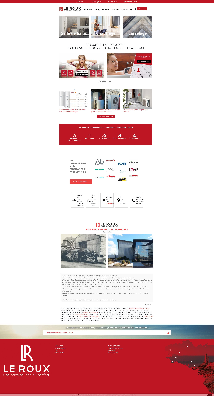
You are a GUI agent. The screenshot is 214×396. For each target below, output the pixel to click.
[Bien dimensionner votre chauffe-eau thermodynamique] (74, 99)
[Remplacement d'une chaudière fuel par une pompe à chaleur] (105, 99)
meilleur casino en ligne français (139, 308)
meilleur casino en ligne (90, 312)
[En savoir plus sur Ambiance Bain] (99, 162)
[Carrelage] (137, 27)
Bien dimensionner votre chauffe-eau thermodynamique (72, 110)
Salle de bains (87, 9)
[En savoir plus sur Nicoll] (110, 176)
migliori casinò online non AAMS (89, 316)
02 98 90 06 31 (112, 350)
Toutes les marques (79, 181)
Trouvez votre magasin (115, 348)
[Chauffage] (105, 27)
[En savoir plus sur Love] (133, 170)
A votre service (59, 352)
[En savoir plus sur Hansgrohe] (99, 169)
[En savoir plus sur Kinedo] (122, 171)
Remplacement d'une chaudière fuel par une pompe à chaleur (105, 110)
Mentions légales (60, 348)
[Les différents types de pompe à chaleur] (137, 99)
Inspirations (124, 9)
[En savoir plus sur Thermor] (133, 176)
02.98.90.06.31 (112, 2)
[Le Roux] (70, 9)
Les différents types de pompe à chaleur (135, 110)
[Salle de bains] (74, 27)
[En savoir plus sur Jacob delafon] (110, 170)
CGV (56, 350)
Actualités (80, 2)
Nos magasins (96, 2)
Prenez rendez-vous (130, 2)
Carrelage (105, 9)
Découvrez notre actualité (106, 116)
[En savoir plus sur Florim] (133, 162)
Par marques (115, 9)
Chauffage (97, 9)
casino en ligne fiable (81, 314)
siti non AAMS (148, 316)
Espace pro (142, 9)
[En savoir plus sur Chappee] (110, 160)
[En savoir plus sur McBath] (99, 178)
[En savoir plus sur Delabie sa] (122, 163)
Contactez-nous (113, 352)
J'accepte (209, 395)
